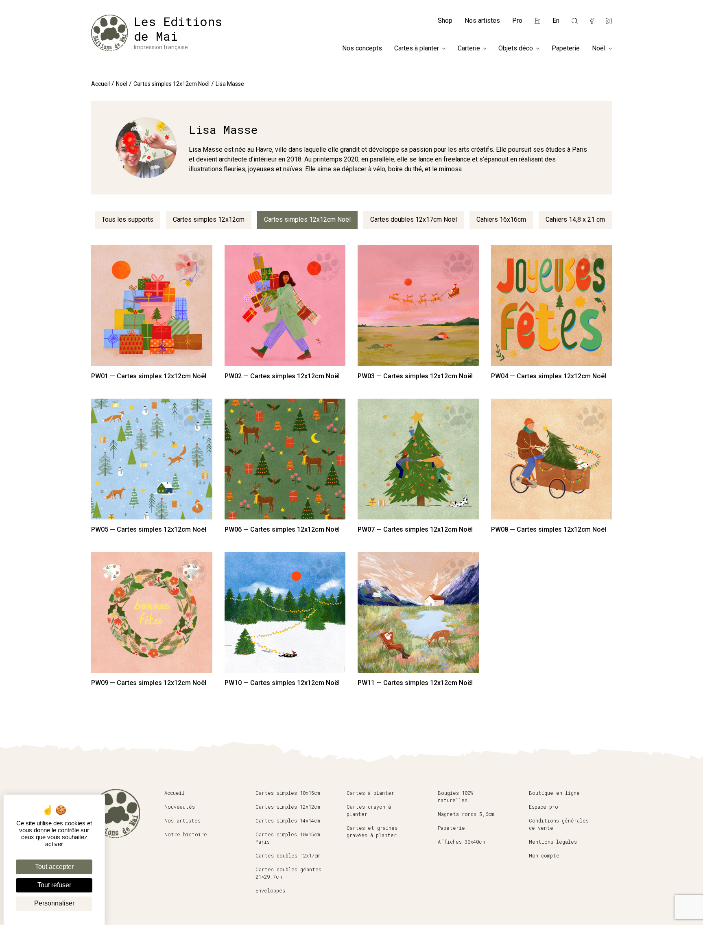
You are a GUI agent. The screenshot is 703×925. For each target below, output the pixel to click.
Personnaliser (54, 903)
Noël (598, 48)
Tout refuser (54, 884)
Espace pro (543, 806)
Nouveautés (179, 806)
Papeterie (566, 48)
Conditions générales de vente (559, 824)
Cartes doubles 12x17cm (287, 855)
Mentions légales (553, 841)
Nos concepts (362, 48)
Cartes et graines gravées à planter (372, 831)
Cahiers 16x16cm (501, 219)
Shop (445, 20)
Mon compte (544, 855)
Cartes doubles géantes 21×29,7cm (288, 873)
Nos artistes (482, 20)
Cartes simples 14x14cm (287, 820)
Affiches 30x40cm (461, 841)
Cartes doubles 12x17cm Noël (413, 219)
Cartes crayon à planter (369, 810)
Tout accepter (54, 866)
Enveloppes (270, 890)
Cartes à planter (416, 48)
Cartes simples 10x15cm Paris (287, 838)
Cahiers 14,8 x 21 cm (575, 219)
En (555, 20)
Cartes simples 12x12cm (209, 219)
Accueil (100, 84)
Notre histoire (185, 834)
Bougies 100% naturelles (455, 796)
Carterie (469, 48)
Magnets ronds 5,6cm (466, 814)
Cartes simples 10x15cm (287, 793)
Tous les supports (127, 219)
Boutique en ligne (554, 793)
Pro (517, 20)
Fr (537, 20)
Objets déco (515, 48)
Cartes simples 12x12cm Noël (171, 84)
